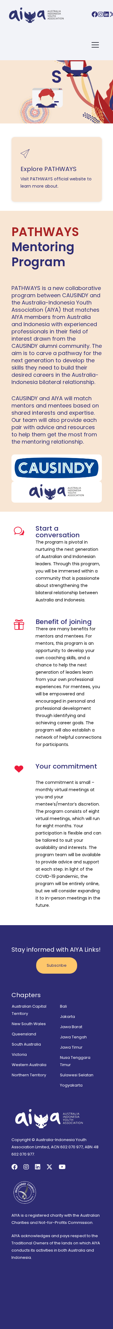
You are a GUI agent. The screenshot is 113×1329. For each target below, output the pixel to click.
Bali (63, 1006)
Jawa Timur (71, 1047)
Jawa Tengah (73, 1037)
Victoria (19, 1054)
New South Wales (29, 1024)
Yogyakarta (71, 1085)
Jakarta (67, 1016)
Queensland (24, 1034)
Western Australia (29, 1065)
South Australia (26, 1044)
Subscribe (57, 965)
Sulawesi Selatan (76, 1075)
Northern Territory (29, 1075)
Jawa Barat (71, 1027)
